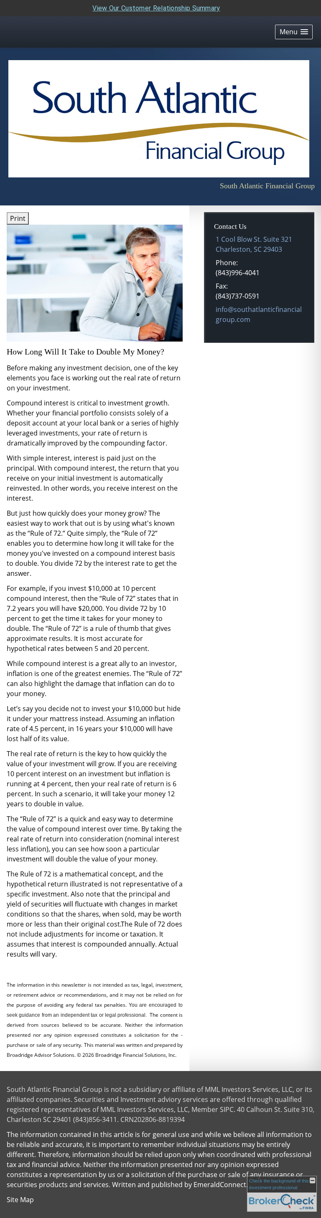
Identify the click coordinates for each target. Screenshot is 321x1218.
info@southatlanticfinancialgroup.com (259, 314)
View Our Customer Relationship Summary (156, 8)
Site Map (20, 1199)
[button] (294, 32)
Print (17, 218)
